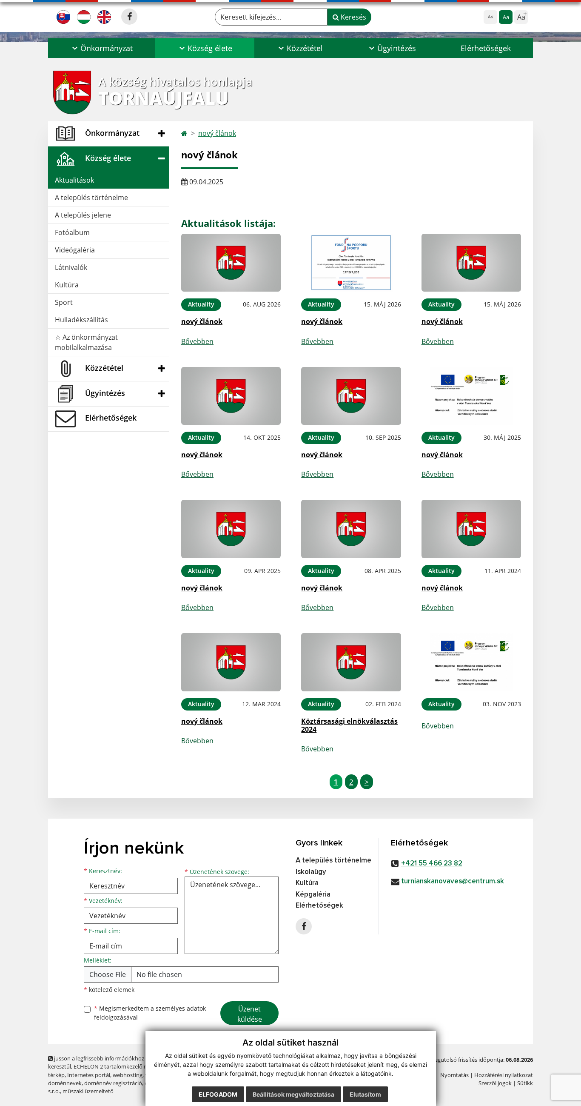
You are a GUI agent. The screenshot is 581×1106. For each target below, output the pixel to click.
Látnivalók (71, 267)
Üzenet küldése (249, 1014)
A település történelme (91, 197)
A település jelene (83, 215)
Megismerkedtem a (150, 1012)
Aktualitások (74, 180)
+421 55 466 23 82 (431, 863)
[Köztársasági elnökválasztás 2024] (351, 662)
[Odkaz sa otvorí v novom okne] (129, 17)
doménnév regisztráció (113, 1083)
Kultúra (67, 284)
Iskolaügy (311, 872)
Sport (64, 302)
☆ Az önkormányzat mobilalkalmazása (86, 342)
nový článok (217, 133)
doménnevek (65, 1083)
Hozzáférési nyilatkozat (503, 1075)
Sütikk (525, 1083)
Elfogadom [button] (218, 1094)
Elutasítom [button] (365, 1094)
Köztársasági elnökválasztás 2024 (349, 725)
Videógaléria (75, 250)
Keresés (352, 17)
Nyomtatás (454, 1075)
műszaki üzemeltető (88, 1091)
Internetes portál (88, 1075)
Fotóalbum (72, 232)
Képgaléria (313, 894)
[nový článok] (231, 263)
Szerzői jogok (495, 1083)
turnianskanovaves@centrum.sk (452, 881)
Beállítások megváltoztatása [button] (293, 1094)
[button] (101, 48)
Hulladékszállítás (81, 319)
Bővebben (197, 341)
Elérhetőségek (486, 48)
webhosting (127, 1075)
